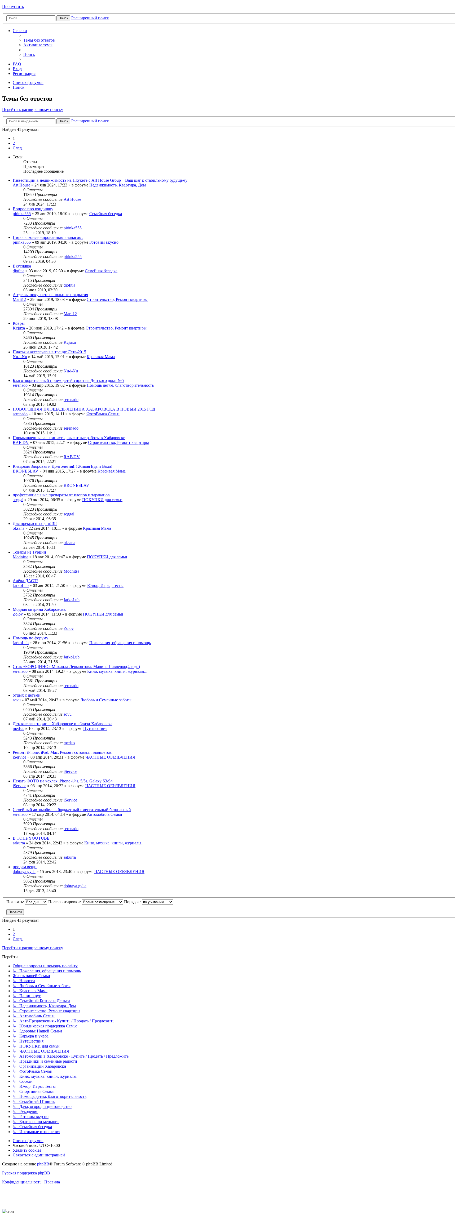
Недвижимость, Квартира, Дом (117, 185)
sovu (17, 700)
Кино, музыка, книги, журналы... (117, 671)
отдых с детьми (27, 695)
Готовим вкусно (103, 242)
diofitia (18, 271)
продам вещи (25, 867)
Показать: (15, 901)
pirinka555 (22, 213)
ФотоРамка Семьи (103, 414)
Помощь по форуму (30, 638)
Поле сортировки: (65, 901)
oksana (18, 528)
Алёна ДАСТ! (25, 580)
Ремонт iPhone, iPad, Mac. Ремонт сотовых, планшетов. (62, 752)
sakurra (19, 843)
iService (19, 757)
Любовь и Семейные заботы (105, 700)
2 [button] (14, 143)
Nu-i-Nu (20, 356)
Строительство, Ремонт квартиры (117, 299)
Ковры (19, 323)
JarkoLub (21, 585)
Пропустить (13, 6)
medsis (18, 728)
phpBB (43, 1164)
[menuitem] (39, 40)
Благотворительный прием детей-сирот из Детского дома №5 (68, 380)
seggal (18, 499)
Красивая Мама (101, 356)
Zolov (18, 614)
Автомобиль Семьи (104, 814)
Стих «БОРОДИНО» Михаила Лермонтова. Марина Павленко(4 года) (76, 666)
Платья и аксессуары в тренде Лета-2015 (49, 352)
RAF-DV (21, 442)
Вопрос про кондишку (33, 209)
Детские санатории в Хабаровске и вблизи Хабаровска (62, 723)
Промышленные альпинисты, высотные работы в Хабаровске (69, 437)
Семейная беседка (105, 213)
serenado (20, 385)
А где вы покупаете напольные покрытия (50, 294)
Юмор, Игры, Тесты (105, 585)
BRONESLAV (25, 471)
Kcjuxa (19, 328)
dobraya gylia (24, 871)
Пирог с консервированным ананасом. (48, 237)
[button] (18, 148)
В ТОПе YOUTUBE (31, 838)
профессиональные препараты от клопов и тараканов (61, 495)
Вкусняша (22, 266)
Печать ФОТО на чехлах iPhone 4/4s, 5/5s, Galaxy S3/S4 (63, 781)
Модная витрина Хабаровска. (39, 609)
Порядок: (133, 901)
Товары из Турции (29, 552)
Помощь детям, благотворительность (120, 385)
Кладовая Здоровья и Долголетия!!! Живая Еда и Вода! (62, 466)
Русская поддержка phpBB (26, 1173)
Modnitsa (20, 557)
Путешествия (95, 728)
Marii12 (19, 299)
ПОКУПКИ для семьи (102, 499)
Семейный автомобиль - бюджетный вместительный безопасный (72, 809)
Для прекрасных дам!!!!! (35, 523)
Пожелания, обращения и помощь (120, 642)
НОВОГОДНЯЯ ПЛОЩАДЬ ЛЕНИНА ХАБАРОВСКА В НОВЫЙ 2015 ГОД (84, 409)
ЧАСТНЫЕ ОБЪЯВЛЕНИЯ (110, 757)
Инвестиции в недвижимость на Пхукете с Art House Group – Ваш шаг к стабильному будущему (100, 180)
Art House (21, 185)
